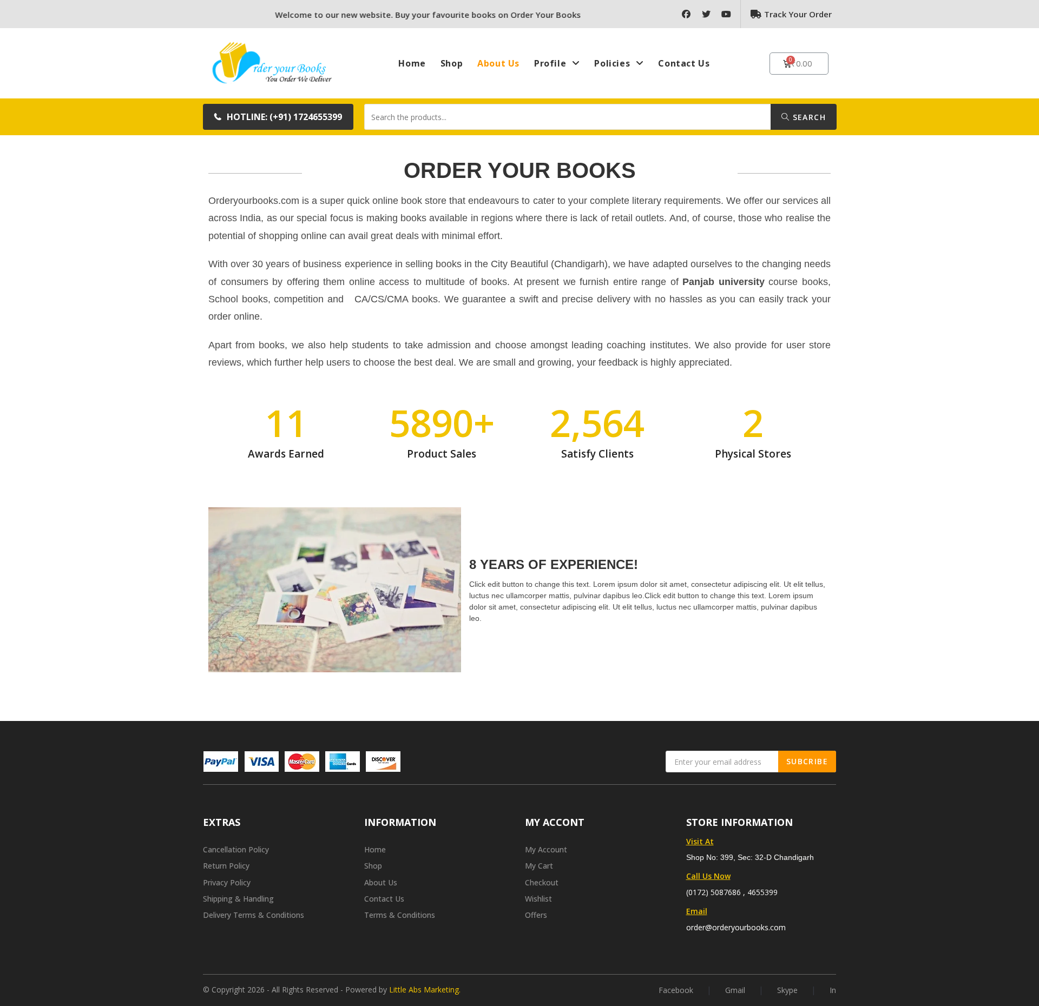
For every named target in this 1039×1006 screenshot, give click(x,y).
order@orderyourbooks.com (736, 927)
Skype (787, 990)
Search (808, 117)
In (833, 990)
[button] (278, 117)
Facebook (676, 990)
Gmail (735, 990)
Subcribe (807, 761)
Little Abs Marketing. (425, 989)
